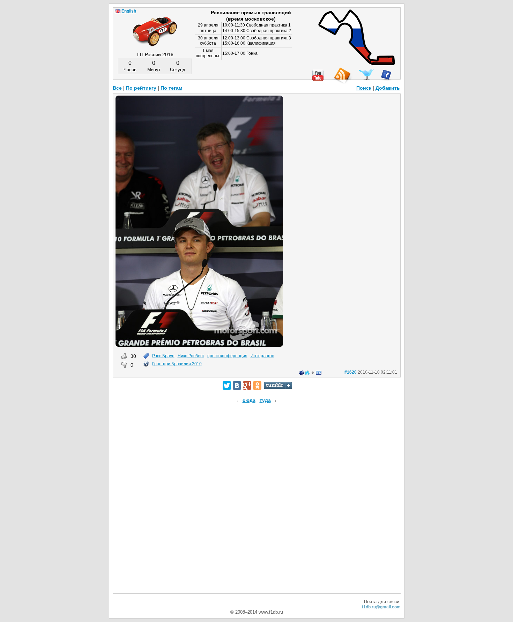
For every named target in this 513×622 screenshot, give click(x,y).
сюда (249, 400)
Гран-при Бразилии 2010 (177, 363)
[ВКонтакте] (237, 385)
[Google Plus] (247, 385)
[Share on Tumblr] (278, 385)
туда (265, 400)
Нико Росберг (191, 355)
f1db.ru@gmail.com (381, 607)
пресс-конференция (227, 355)
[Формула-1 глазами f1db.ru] (155, 25)
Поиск (363, 88)
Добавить (388, 88)
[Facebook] (386, 75)
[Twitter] (227, 385)
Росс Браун (163, 355)
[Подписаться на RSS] (342, 75)
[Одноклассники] (257, 385)
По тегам (171, 88)
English (128, 11)
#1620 (350, 372)
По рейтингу (141, 88)
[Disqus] (257, 504)
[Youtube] (318, 75)
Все (117, 88)
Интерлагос (262, 355)
